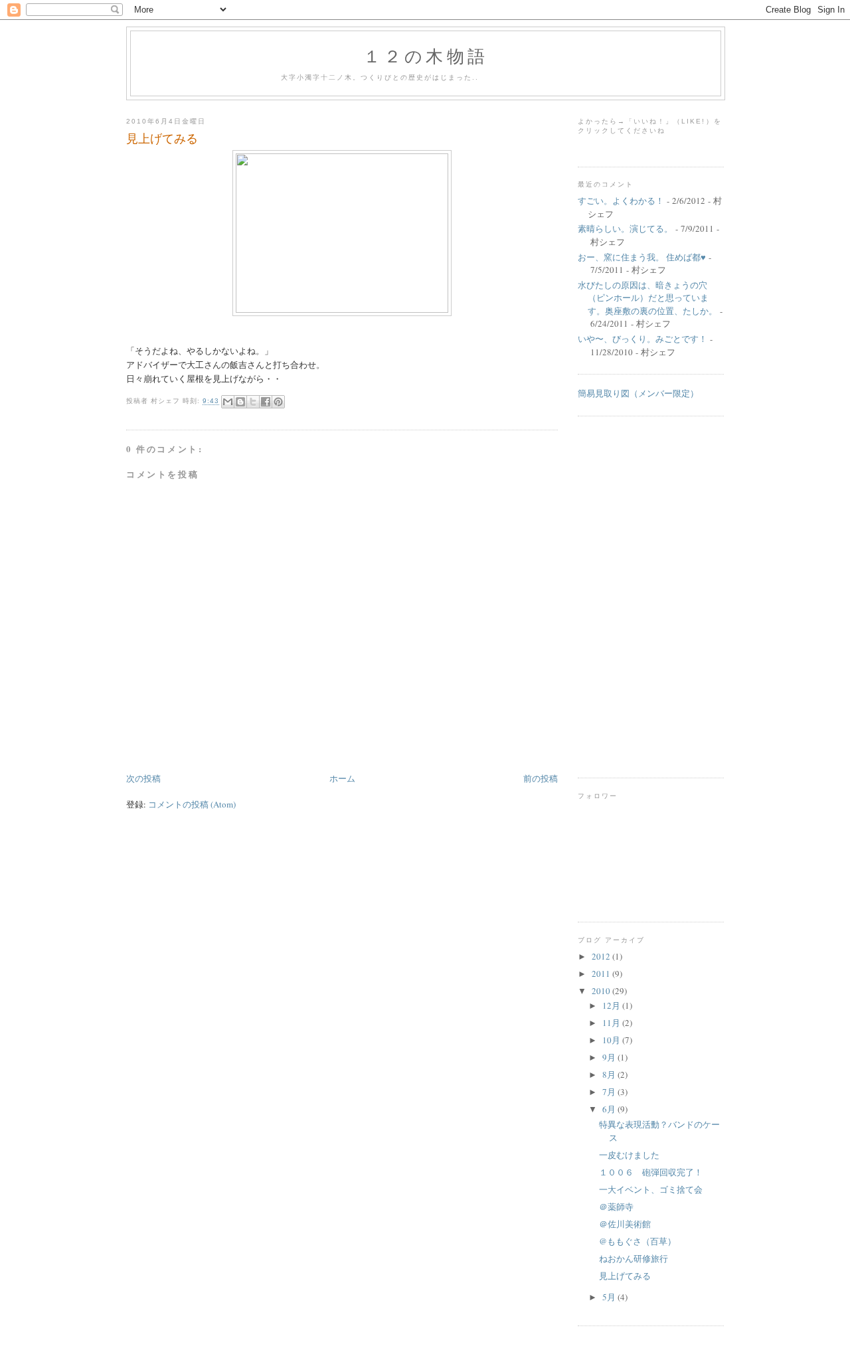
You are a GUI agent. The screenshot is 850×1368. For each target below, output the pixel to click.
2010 (602, 991)
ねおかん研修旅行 (633, 1258)
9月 (610, 1057)
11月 (612, 1023)
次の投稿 (143, 778)
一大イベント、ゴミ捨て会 (651, 1189)
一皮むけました (629, 1155)
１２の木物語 (425, 55)
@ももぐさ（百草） (637, 1241)
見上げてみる (162, 138)
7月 (610, 1092)
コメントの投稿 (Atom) (192, 804)
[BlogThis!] (240, 401)
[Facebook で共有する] (265, 401)
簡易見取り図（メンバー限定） (638, 393)
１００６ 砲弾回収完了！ (651, 1172)
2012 (602, 956)
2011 (602, 974)
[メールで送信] (227, 401)
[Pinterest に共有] (278, 401)
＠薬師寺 (616, 1207)
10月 (612, 1040)
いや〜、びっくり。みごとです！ (642, 339)
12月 (612, 1005)
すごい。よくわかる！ (621, 201)
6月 (610, 1109)
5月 (610, 1297)
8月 (610, 1074)
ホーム (342, 778)
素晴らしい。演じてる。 (625, 228)
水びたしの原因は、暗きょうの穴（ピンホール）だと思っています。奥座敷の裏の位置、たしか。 (647, 298)
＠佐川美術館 (625, 1224)
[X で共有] (253, 401)
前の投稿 (540, 778)
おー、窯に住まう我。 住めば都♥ (642, 257)
